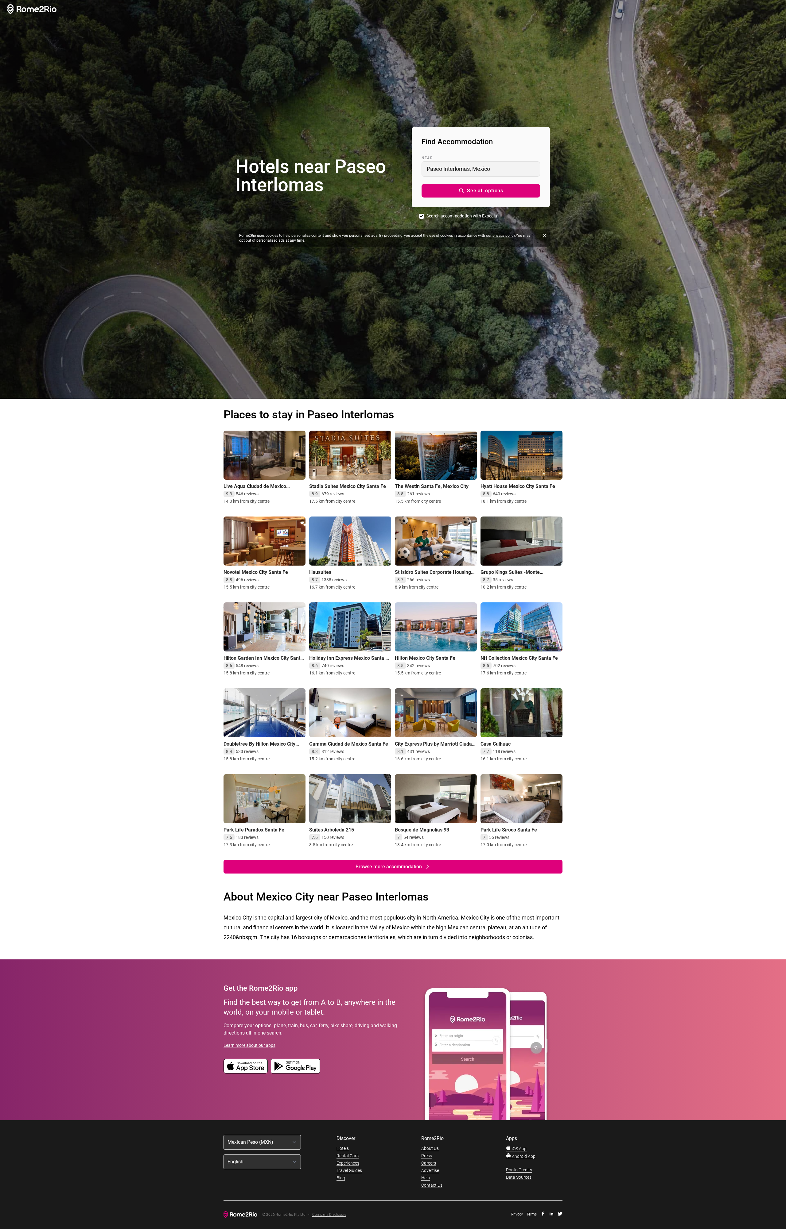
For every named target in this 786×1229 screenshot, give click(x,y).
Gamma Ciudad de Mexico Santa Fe (348, 744)
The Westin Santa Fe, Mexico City (432, 486)
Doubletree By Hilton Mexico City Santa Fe (259, 747)
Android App (523, 1156)
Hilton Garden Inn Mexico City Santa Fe (263, 661)
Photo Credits (519, 1169)
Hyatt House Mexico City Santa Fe (518, 486)
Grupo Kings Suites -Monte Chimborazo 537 (510, 575)
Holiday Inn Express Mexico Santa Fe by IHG (350, 661)
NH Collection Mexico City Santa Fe (519, 658)
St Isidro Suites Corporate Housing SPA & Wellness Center (433, 575)
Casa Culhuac (496, 744)
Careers (428, 1163)
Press (426, 1155)
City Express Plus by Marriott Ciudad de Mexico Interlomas (435, 747)
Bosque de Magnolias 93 (422, 830)
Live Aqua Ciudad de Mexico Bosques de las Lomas (255, 489)
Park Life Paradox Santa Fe (254, 830)
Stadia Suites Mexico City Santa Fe (347, 486)
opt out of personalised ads (262, 240)
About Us (430, 1148)
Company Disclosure (329, 1215)
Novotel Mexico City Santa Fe (256, 572)
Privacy (517, 1214)
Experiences (348, 1163)
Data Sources (518, 1177)
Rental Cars (348, 1155)
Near (427, 158)
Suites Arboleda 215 (331, 830)
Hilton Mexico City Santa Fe (425, 658)
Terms (532, 1214)
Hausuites (320, 572)
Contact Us (431, 1185)
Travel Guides (349, 1170)
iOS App (519, 1148)
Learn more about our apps (249, 1045)
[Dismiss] (544, 235)
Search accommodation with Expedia (461, 215)
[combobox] (481, 169)
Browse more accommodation (389, 867)
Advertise (430, 1170)
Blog (341, 1177)
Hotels (343, 1148)
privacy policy (503, 235)
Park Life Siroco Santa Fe (509, 830)
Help (425, 1177)
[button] (481, 191)
